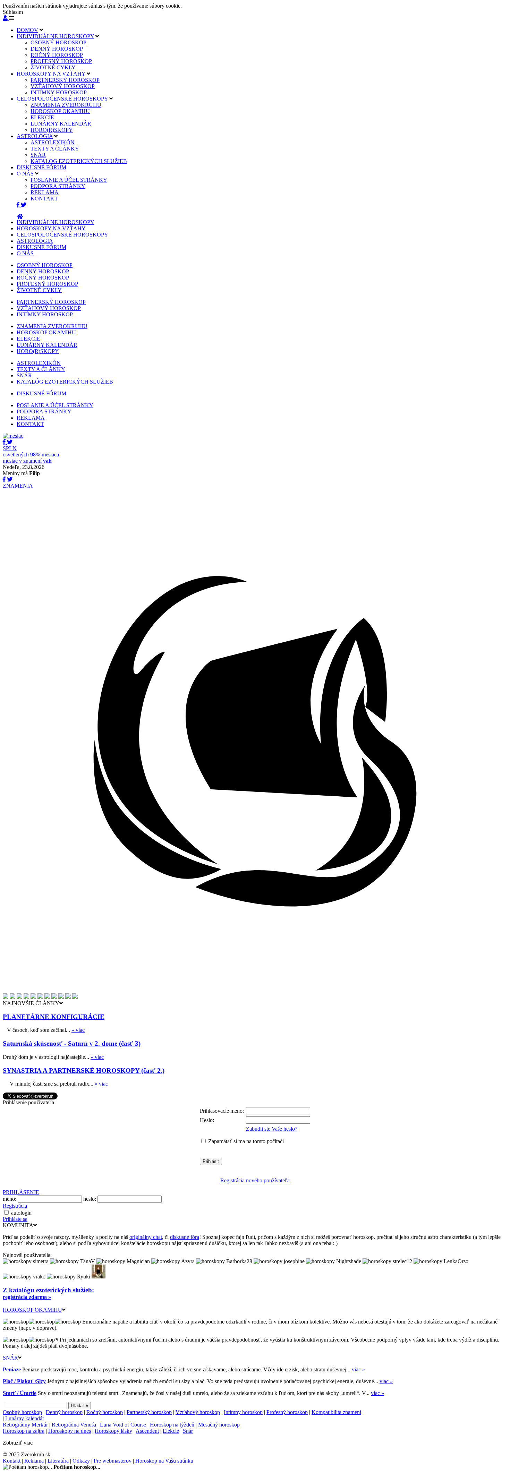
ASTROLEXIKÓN (53, 142)
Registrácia (15, 1206)
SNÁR (38, 155)
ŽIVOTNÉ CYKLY (53, 67)
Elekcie (171, 1431)
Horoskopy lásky (113, 1431)
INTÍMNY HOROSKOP (59, 92)
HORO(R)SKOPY (52, 130)
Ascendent (147, 1431)
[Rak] (33, 997)
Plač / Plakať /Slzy (24, 1381)
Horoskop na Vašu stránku (164, 1461)
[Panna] (47, 997)
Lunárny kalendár (24, 1418)
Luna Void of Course (123, 1425)
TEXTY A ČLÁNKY (55, 149)
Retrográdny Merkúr (25, 1425)
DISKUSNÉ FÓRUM (41, 167)
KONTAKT (44, 199)
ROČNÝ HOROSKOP (57, 55)
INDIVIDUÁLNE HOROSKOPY (55, 36)
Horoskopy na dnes (69, 1431)
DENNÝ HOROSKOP (57, 49)
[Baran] (12, 997)
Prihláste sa (15, 1219)
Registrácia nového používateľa (255, 1180)
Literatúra (58, 1461)
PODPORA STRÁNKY (58, 186)
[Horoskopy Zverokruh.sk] (20, 217)
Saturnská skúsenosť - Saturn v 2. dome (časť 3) (72, 1043)
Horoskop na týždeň (172, 1425)
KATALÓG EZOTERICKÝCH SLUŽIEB (79, 161)
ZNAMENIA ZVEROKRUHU (66, 105)
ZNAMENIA (18, 486)
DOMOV (27, 30)
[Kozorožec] (75, 997)
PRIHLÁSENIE (21, 1192)
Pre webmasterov (112, 1461)
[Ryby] (5, 997)
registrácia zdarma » (27, 1297)
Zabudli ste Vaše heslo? (271, 1129)
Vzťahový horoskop (198, 1412)
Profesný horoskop (287, 1412)
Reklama (34, 1461)
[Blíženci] (26, 997)
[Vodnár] (255, 991)
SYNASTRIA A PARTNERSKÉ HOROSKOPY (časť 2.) (83, 1070)
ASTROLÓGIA (35, 136)
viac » (358, 1369)
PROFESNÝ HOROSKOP (61, 61)
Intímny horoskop (243, 1412)
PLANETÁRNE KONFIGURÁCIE (53, 1016)
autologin (21, 1213)
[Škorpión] (61, 997)
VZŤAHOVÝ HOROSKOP (63, 86)
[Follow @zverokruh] (23, 205)
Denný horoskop (64, 1412)
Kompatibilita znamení (336, 1412)
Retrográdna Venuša (74, 1425)
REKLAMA (45, 192)
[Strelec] (68, 997)
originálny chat (145, 1237)
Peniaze (12, 1369)
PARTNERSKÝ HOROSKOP (65, 80)
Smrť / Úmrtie (19, 1393)
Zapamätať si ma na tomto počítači (246, 1141)
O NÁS (25, 174)
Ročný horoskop (104, 1412)
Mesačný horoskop (219, 1425)
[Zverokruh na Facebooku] (19, 205)
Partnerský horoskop (149, 1412)
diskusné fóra (184, 1237)
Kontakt (11, 1461)
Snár (188, 1431)
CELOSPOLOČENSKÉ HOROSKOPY (62, 99)
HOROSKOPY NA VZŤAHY (51, 74)
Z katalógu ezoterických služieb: (48, 1290)
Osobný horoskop (22, 1412)
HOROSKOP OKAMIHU (60, 111)
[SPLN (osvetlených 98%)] (13, 436)
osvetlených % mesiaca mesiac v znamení (31, 454)
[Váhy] (54, 997)
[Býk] (19, 997)
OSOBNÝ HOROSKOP (58, 42)
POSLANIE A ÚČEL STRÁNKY (69, 180)
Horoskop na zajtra (23, 1431)
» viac (78, 1030)
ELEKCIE (42, 117)
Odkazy (81, 1461)
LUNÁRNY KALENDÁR (61, 124)
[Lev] (40, 997)
